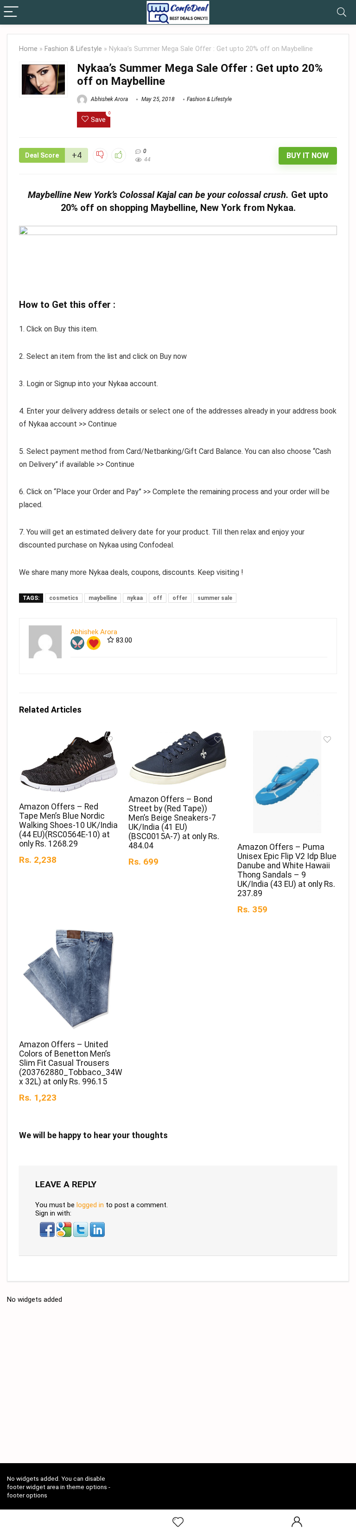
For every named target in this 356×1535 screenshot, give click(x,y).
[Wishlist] (178, 1522)
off (157, 598)
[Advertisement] (181, 1387)
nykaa (135, 598)
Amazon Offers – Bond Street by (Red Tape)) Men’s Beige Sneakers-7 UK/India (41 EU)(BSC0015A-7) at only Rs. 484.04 (173, 822)
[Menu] (11, 12)
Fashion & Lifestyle (73, 49)
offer (179, 598)
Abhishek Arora (108, 99)
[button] (48, 1226)
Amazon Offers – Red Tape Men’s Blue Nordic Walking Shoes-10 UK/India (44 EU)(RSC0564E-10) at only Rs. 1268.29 (68, 825)
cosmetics (63, 598)
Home (28, 49)
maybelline (103, 598)
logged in (90, 1205)
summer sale (214, 598)
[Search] (342, 12)
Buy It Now (307, 155)
